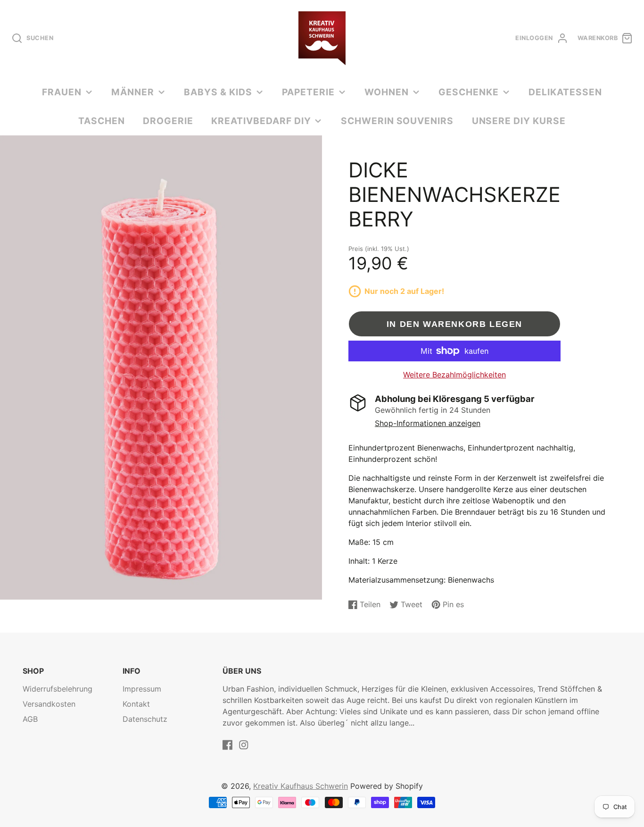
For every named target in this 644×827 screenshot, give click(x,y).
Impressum (142, 688)
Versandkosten (49, 704)
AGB (30, 719)
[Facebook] (228, 745)
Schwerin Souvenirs (397, 120)
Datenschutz (145, 719)
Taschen (101, 120)
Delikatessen (565, 92)
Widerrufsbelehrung (57, 688)
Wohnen (386, 92)
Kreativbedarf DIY (261, 120)
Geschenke (468, 92)
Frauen (62, 92)
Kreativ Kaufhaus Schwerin (300, 786)
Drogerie (168, 120)
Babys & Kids (218, 92)
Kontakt (136, 704)
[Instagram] (244, 745)
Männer (132, 92)
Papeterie (308, 92)
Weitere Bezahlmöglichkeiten (454, 374)
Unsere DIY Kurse (519, 120)
